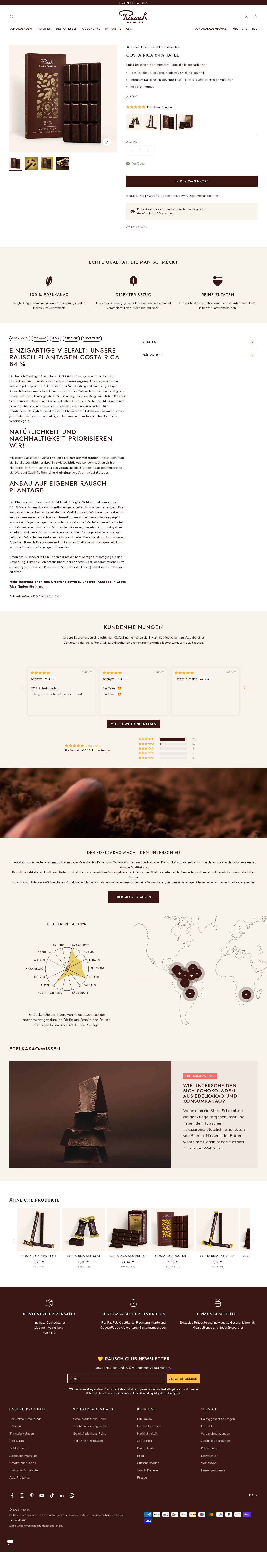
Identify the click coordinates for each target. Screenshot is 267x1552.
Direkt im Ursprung (109, 303)
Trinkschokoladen (21, 1434)
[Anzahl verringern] (132, 150)
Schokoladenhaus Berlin (90, 1419)
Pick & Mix (16, 1441)
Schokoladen (20, 29)
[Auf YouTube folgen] (42, 1495)
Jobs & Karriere (147, 1470)
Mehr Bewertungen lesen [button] (133, 724)
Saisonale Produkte (23, 1456)
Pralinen (44, 29)
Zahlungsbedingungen (216, 1441)
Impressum (27, 1515)
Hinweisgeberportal (51, 1515)
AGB (12, 1515)
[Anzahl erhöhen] (148, 150)
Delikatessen (67, 29)
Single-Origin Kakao (26, 303)
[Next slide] (244, 687)
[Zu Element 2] (31, 164)
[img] (40, 673)
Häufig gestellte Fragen (218, 1419)
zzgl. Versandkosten (203, 196)
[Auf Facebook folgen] (12, 1495)
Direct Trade (146, 1448)
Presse (142, 1477)
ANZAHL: (131, 142)
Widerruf (20, 1520)
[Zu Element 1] (15, 164)
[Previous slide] (22, 687)
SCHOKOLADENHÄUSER (211, 29)
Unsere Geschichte (150, 1426)
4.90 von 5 (93, 746)
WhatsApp (209, 1463)
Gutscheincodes (148, 1463)
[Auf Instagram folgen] (22, 1495)
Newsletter (209, 1456)
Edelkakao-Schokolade (166, 47)
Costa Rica (144, 1441)
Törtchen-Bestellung (88, 1441)
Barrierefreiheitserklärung (107, 1515)
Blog (140, 1456)
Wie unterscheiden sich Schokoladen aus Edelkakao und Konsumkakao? (210, 1093)
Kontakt (206, 1426)
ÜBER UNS (240, 29)
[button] (136, 107)
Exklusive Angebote (23, 1470)
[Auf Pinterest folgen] (32, 1495)
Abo (129, 29)
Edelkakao (144, 1419)
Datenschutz (77, 1515)
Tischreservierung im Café (91, 1426)
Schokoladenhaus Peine (89, 1434)
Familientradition (224, 308)
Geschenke (91, 29)
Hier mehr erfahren (133, 897)
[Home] (127, 47)
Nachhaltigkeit (147, 1434)
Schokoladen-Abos (22, 1463)
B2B (255, 29)
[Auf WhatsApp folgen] (71, 1495)
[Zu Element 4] (62, 164)
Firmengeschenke (213, 1470)
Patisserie (113, 29)
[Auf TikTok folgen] (52, 1495)
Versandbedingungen (215, 1434)
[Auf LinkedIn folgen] (62, 1495)
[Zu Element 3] (47, 164)
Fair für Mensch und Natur (141, 308)
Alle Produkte (19, 1477)
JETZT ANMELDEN (183, 1378)
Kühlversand (209, 1448)
